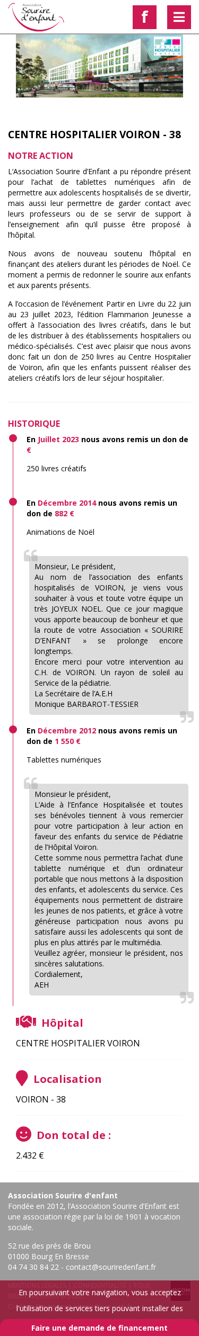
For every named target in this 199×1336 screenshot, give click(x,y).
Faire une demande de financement (99, 1328)
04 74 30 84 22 (33, 1267)
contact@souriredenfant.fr (111, 1267)
